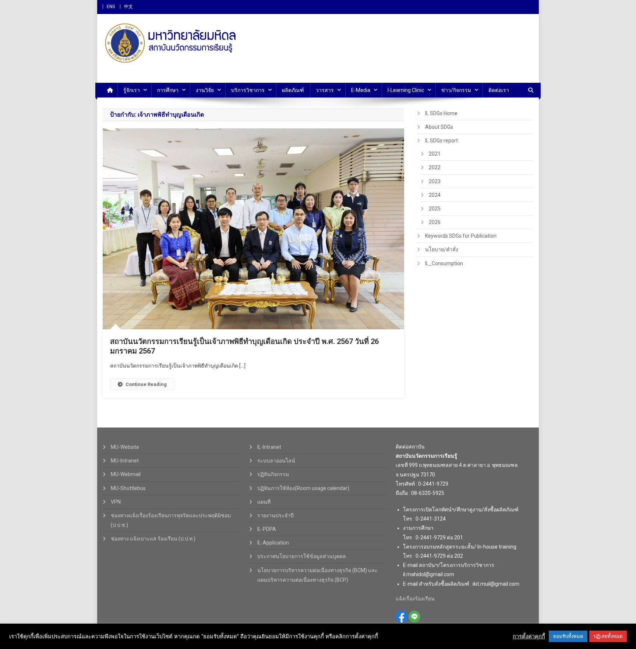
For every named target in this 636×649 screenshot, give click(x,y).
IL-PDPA (266, 529)
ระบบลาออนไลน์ (276, 461)
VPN (116, 502)
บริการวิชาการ (248, 90)
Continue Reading (146, 384)
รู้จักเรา (131, 90)
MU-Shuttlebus (128, 488)
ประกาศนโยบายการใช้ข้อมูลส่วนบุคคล (301, 556)
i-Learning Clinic (406, 90)
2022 (435, 167)
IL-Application (273, 543)
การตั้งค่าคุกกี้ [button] (529, 636)
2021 (435, 154)
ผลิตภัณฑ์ (293, 90)
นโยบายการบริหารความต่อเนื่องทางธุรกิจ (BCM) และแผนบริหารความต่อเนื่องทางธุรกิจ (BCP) (317, 575)
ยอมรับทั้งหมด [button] (568, 636)
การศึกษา (168, 90)
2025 (435, 209)
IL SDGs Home (441, 113)
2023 (435, 181)
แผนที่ (264, 502)
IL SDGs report (441, 140)
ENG (111, 6)
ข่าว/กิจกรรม (456, 90)
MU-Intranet (125, 461)
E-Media (360, 90)
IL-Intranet (269, 447)
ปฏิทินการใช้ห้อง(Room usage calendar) (303, 488)
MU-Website (125, 447)
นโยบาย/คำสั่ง (441, 249)
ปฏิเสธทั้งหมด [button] (608, 636)
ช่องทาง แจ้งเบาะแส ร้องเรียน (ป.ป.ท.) (153, 539)
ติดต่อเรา (498, 90)
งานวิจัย (205, 90)
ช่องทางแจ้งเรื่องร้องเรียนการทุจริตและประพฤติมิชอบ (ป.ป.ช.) (171, 520)
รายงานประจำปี (275, 515)
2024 (435, 195)
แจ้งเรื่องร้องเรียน (415, 599)
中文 (128, 6)
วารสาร (325, 90)
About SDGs (439, 127)
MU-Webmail (126, 474)
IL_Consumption (444, 263)
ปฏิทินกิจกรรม (273, 474)
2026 (435, 222)
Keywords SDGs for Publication (461, 236)
